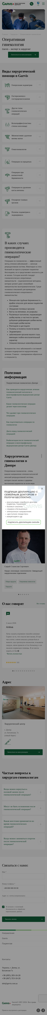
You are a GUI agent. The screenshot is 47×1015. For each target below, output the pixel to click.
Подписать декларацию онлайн (23, 522)
